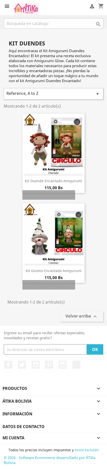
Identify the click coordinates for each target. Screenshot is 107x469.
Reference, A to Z (53, 94)
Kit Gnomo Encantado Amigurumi (54, 270)
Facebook (8, 365)
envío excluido (87, 450)
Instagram (63, 365)
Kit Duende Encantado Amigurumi (53, 180)
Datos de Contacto (23, 426)
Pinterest (49, 365)
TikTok (76, 365)
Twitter (22, 365)
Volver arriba (81, 316)
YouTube (36, 365)
